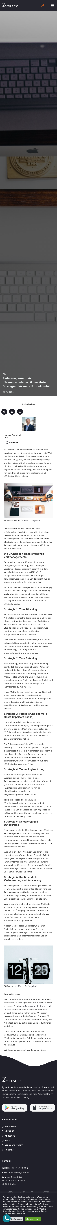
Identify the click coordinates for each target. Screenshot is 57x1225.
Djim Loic (22, 986)
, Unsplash (32, 986)
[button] (53, 5)
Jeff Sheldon (23, 520)
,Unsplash (35, 520)
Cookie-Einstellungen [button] (13, 1219)
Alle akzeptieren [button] (32, 1219)
